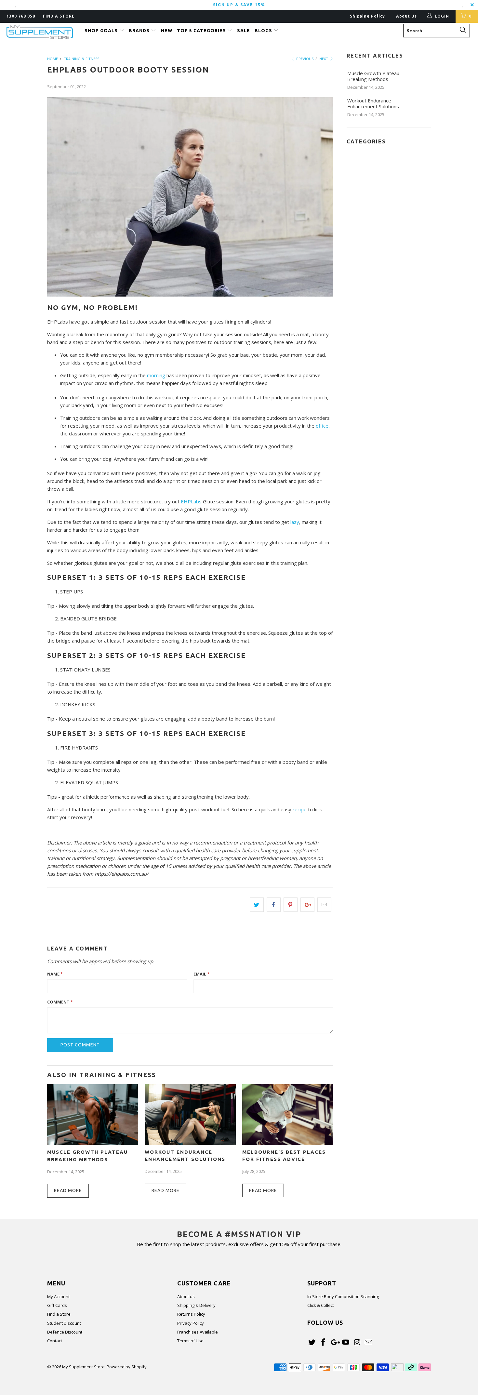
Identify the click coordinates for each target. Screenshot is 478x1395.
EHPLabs (191, 501)
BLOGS (264, 30)
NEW (166, 30)
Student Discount (64, 1323)
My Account (58, 1296)
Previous (304, 58)
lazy (294, 522)
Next (324, 58)
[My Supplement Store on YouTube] (346, 1342)
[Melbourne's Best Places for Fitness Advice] (287, 1143)
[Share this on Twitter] (257, 904)
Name (55, 974)
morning (156, 375)
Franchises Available (197, 1332)
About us (186, 1296)
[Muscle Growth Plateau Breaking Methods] (92, 1143)
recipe (300, 809)
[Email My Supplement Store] (368, 1342)
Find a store (59, 16)
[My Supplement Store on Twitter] (312, 1342)
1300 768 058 (21, 16)
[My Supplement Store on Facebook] (323, 1342)
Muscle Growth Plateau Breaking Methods (373, 76)
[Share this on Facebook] (274, 904)
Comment (60, 1002)
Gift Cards (57, 1305)
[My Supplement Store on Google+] (334, 1342)
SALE (243, 30)
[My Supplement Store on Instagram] (357, 1342)
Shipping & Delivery (196, 1305)
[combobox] (436, 30)
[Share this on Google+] (307, 904)
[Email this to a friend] (324, 904)
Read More (68, 1190)
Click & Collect (320, 1305)
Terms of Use (190, 1341)
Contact (54, 1341)
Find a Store (59, 1314)
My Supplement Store (83, 1367)
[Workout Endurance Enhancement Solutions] (190, 1143)
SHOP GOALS (102, 30)
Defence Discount (64, 1332)
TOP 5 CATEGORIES (202, 30)
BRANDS (140, 30)
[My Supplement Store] (41, 32)
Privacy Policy (190, 1323)
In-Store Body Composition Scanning (343, 1296)
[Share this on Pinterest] (291, 904)
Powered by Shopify (127, 1367)
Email (201, 974)
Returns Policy (191, 1314)
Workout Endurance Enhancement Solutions (373, 103)
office (322, 425)
